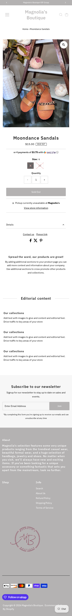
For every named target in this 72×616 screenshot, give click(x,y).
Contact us (28, 234)
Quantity (36, 173)
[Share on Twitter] (36, 241)
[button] (36, 152)
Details (10, 224)
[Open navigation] (10, 15)
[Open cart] (66, 15)
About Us (40, 493)
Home (25, 29)
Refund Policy (43, 498)
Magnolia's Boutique (36, 15)
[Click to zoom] (63, 45)
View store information (36, 207)
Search (39, 488)
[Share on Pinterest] (41, 241)
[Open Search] (60, 14)
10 (39, 165)
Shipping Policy (44, 502)
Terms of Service (44, 507)
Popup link (41, 234)
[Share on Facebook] (31, 241)
